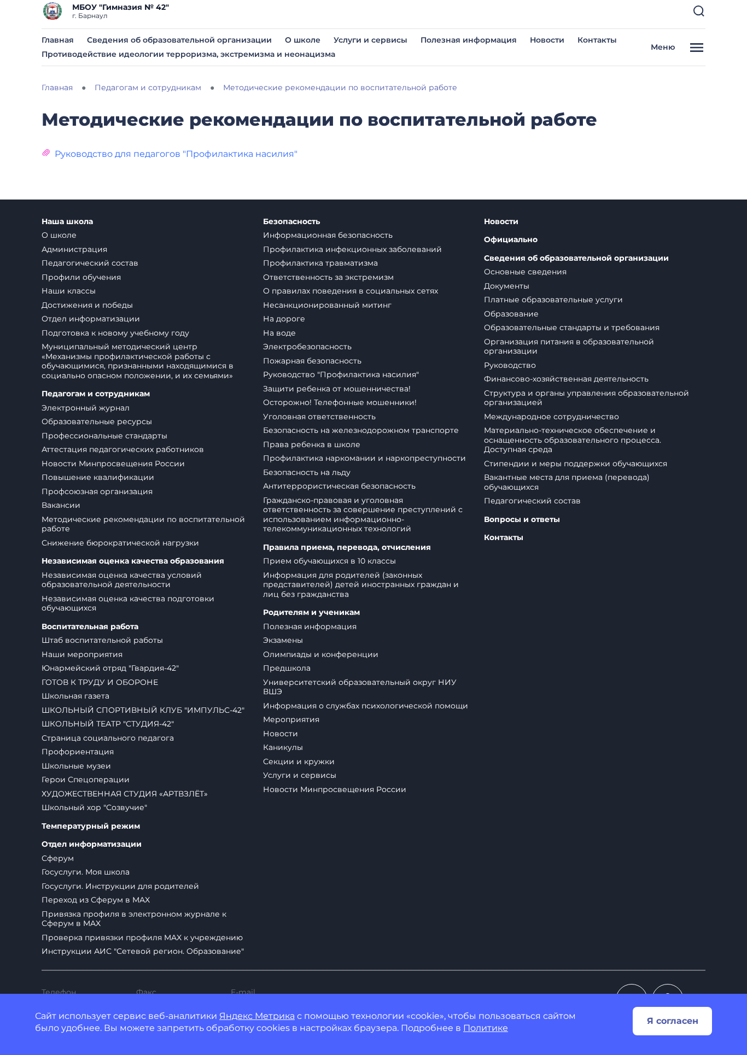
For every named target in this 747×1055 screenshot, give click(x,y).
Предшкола (287, 668)
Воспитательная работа (90, 626)
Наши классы (69, 291)
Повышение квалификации (98, 477)
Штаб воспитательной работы (102, 640)
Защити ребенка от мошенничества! (337, 389)
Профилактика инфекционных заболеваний (352, 249)
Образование (511, 314)
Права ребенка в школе (311, 444)
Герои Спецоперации (86, 779)
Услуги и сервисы (370, 40)
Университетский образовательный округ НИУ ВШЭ (360, 687)
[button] (698, 10)
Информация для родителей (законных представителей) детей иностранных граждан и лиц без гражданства (361, 584)
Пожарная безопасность (312, 361)
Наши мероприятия (82, 654)
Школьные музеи (76, 766)
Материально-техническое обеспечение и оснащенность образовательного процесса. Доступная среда (572, 439)
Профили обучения (81, 277)
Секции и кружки (299, 761)
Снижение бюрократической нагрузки (120, 543)
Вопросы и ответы (522, 519)
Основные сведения (525, 272)
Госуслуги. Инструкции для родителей (120, 886)
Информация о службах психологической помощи (365, 706)
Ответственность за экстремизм (328, 277)
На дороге (284, 319)
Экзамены (283, 640)
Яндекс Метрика (257, 1016)
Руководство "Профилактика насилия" (341, 374)
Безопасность (291, 221)
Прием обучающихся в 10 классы (329, 561)
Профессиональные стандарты (104, 436)
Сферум (58, 858)
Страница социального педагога (108, 738)
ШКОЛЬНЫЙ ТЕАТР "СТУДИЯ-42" (108, 724)
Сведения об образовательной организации (179, 40)
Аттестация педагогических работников (123, 449)
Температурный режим (91, 826)
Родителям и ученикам (311, 612)
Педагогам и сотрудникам (96, 393)
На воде (279, 333)
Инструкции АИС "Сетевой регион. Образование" (143, 951)
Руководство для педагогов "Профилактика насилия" (176, 154)
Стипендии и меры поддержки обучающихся (575, 463)
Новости (547, 40)
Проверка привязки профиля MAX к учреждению (142, 937)
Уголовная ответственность (319, 416)
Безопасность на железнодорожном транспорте (361, 430)
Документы (506, 286)
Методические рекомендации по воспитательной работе (143, 524)
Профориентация (78, 752)
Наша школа (67, 221)
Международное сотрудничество (551, 416)
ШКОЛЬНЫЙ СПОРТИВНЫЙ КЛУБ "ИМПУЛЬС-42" (143, 710)
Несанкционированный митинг (327, 305)
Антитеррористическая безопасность (339, 486)
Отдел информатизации (91, 319)
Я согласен (672, 1021)
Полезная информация (469, 40)
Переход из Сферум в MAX (96, 900)
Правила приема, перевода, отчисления (347, 547)
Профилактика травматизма (320, 263)
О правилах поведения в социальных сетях (350, 291)
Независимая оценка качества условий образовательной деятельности (122, 580)
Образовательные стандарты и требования (572, 327)
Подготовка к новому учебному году (115, 333)
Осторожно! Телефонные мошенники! (340, 402)
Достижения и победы (87, 305)
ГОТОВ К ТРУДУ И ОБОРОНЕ (100, 682)
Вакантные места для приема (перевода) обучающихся (567, 482)
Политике (485, 1028)
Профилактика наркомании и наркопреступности (364, 458)
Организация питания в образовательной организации (569, 346)
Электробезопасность (307, 346)
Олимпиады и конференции (320, 654)
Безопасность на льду (307, 472)
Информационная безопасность (328, 235)
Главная (58, 40)
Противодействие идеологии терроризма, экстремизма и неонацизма (188, 54)
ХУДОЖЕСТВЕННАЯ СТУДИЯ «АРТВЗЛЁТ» (125, 794)
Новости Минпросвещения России (113, 463)
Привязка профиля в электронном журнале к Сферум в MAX (134, 919)
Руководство (510, 365)
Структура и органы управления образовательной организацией (586, 398)
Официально (511, 239)
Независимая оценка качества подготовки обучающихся (128, 603)
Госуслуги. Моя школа (86, 872)
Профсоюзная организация (97, 491)
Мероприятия (291, 719)
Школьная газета (75, 696)
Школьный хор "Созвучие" (94, 807)
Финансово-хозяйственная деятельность (566, 379)
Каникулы (283, 747)
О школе (302, 40)
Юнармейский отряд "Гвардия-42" (110, 668)
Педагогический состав (90, 263)
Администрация (74, 249)
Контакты (597, 40)
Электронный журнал (86, 408)
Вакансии (61, 505)
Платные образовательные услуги (553, 299)
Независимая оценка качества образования (133, 561)
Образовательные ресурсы (97, 421)
